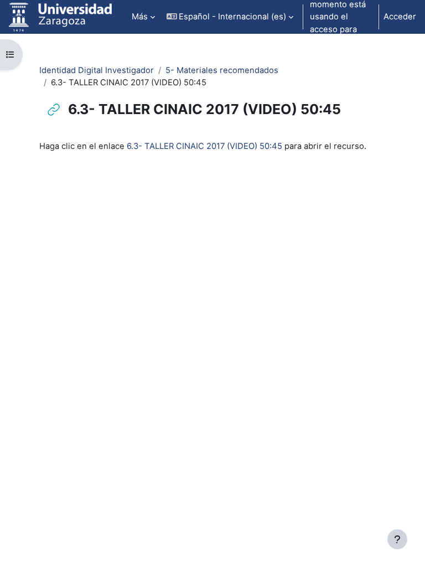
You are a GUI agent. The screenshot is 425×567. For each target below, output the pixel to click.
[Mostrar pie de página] (397, 539)
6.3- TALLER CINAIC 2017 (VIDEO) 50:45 (204, 146)
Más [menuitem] (140, 17)
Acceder (399, 17)
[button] (230, 17)
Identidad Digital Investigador (96, 70)
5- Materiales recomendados (221, 70)
